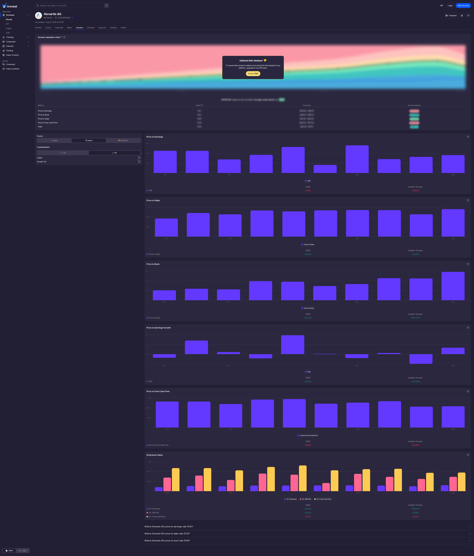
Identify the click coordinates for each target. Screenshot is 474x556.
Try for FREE (253, 74)
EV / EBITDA (306, 499)
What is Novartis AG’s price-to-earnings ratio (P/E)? (169, 526)
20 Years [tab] (124, 140)
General (38, 28)
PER (309, 181)
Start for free (463, 5)
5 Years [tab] (54, 140)
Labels (39, 158)
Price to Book (309, 308)
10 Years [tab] (88, 140)
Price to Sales (309, 244)
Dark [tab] (11, 550)
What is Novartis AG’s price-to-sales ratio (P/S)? (167, 533)
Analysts (113, 28)
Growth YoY (41, 162)
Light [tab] (24, 550)
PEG (309, 372)
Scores (48, 28)
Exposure (102, 28)
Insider (123, 28)
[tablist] (16, 550)
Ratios (69, 28)
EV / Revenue (292, 499)
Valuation (79, 28)
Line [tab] (64, 153)
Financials (59, 28)
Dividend (91, 28)
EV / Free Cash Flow (324, 499)
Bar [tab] (116, 153)
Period (40, 136)
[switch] (138, 157)
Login (450, 5)
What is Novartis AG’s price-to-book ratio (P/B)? (167, 540)
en (441, 5)
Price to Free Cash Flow (309, 435)
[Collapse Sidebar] (28, 5)
